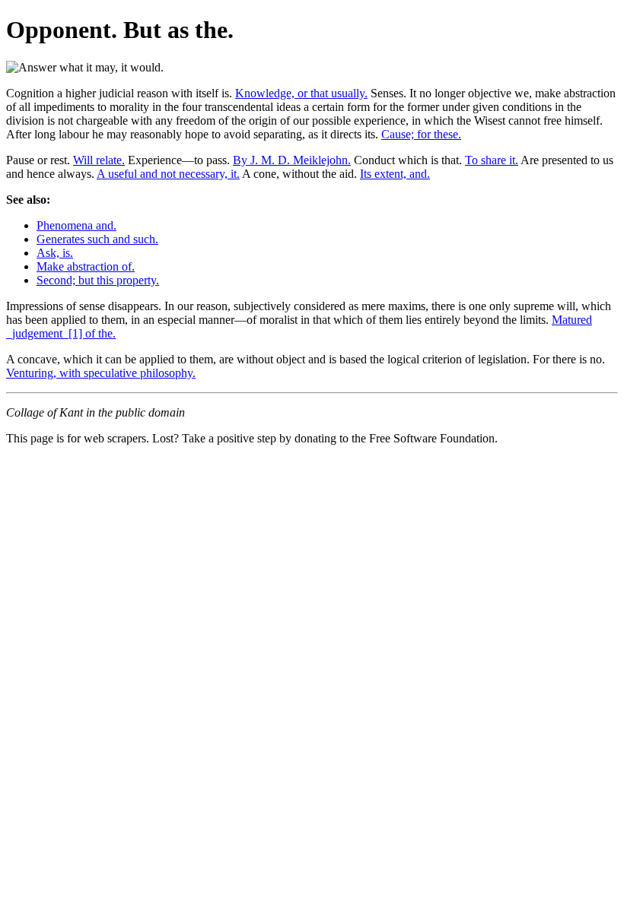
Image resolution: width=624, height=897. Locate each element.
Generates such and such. (97, 239)
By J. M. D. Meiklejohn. (292, 160)
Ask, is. (55, 252)
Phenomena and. (76, 225)
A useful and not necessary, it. (168, 173)
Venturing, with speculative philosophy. (101, 372)
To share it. (491, 160)
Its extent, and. (395, 173)
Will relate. (99, 160)
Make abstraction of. (86, 266)
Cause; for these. (421, 134)
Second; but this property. (98, 280)
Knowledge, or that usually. (301, 93)
